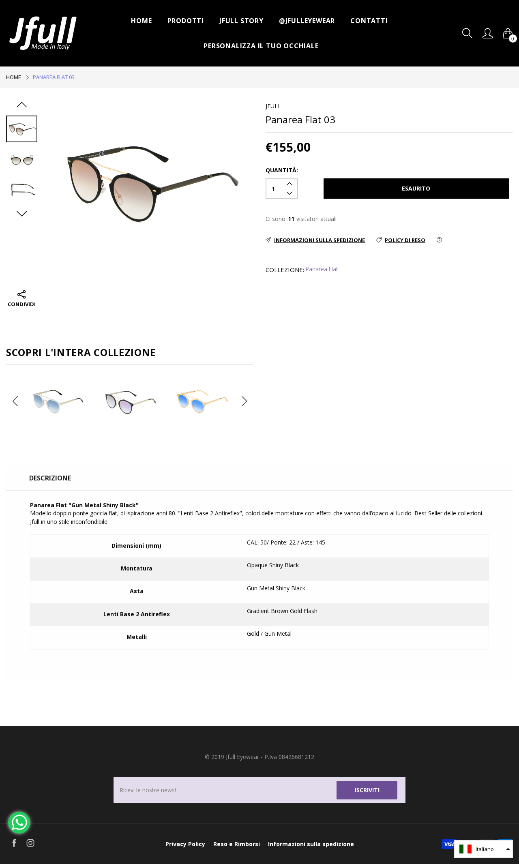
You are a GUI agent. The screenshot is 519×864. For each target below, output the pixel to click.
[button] (483, 849)
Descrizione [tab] (50, 478)
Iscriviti (367, 790)
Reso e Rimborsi (236, 844)
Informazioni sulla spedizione (311, 844)
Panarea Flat (322, 269)
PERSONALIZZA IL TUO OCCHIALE (261, 45)
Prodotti (185, 20)
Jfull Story (241, 20)
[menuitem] (141, 20)
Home (141, 20)
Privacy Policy (185, 844)
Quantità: (282, 170)
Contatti (369, 20)
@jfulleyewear (307, 20)
